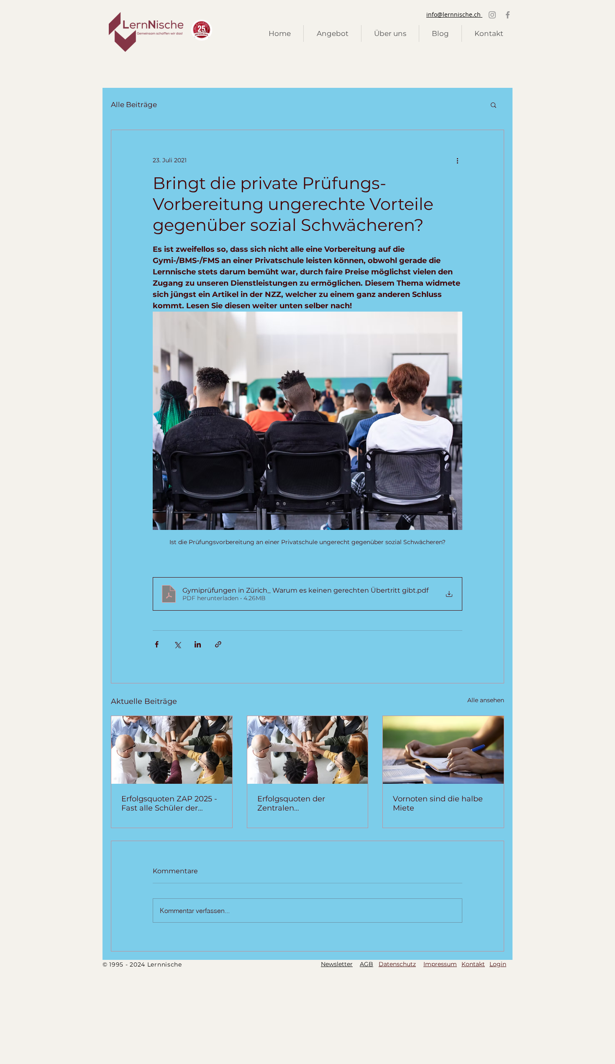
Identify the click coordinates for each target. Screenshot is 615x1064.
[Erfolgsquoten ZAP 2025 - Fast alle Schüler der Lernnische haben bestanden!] (171, 750)
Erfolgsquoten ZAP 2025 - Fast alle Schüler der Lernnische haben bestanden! (169, 803)
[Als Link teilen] (218, 644)
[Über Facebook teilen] (157, 644)
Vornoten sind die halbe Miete (438, 803)
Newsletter (337, 964)
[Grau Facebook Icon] (507, 15)
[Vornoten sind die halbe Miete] (443, 750)
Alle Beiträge (134, 104)
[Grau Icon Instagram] (492, 15)
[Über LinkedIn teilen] (198, 644)
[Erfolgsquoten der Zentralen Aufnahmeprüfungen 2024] (307, 750)
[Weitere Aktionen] (457, 160)
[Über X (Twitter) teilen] (177, 644)
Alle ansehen (485, 700)
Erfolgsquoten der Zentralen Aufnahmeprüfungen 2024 (297, 803)
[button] (493, 104)
